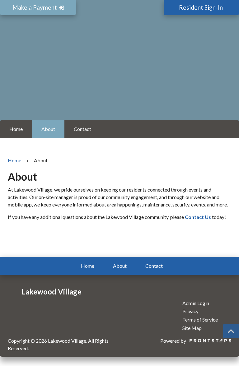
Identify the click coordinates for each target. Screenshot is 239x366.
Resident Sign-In (201, 7)
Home (16, 129)
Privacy (190, 311)
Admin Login (195, 303)
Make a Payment (35, 7)
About (48, 129)
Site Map (192, 328)
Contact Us (198, 217)
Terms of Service (200, 319)
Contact (82, 129)
